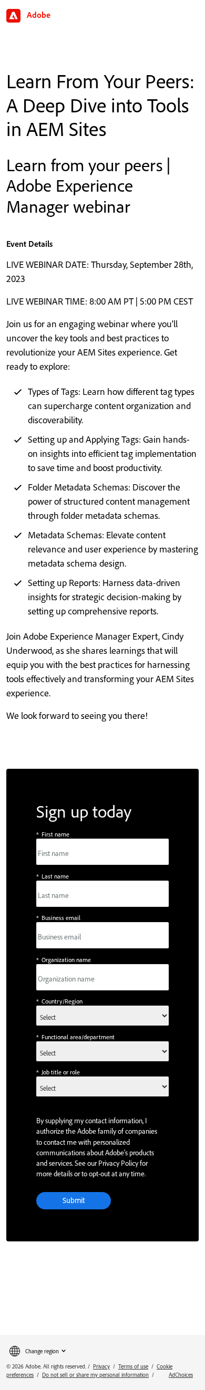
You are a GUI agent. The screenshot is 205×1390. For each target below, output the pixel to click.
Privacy (101, 1366)
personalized (111, 1142)
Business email (58, 918)
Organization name (63, 960)
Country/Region (59, 1001)
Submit (74, 1200)
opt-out (99, 1173)
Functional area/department (75, 1037)
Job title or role (58, 1072)
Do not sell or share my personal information (95, 1374)
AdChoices (181, 1374)
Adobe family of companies (117, 1131)
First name (52, 834)
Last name (52, 876)
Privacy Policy (118, 1163)
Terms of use (133, 1366)
